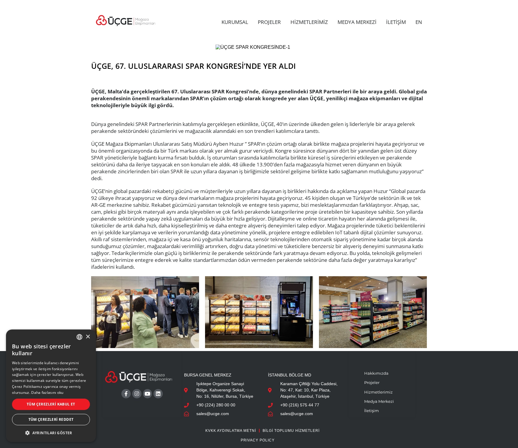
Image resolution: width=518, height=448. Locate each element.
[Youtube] (147, 393)
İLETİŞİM (396, 22)
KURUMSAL (235, 22)
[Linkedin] (158, 393)
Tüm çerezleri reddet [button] (51, 419)
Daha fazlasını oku (47, 392)
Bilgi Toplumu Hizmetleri (291, 431)
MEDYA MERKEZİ (357, 22)
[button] (51, 432)
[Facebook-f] (126, 393)
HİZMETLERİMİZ (309, 22)
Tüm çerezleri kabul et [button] (51, 404)
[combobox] (79, 337)
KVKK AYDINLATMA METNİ (230, 431)
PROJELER (269, 22)
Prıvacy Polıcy (258, 440)
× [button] (87, 337)
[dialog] (51, 385)
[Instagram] (136, 393)
